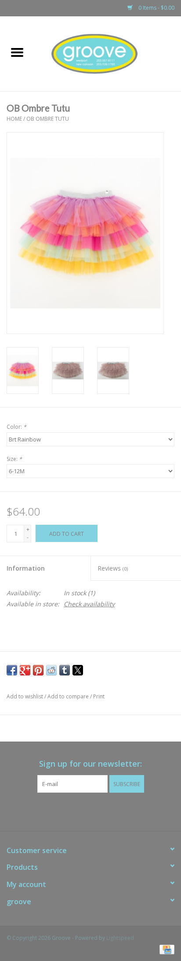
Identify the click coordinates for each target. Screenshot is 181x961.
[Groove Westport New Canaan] (108, 53)
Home (14, 118)
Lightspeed (120, 938)
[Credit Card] (165, 949)
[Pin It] (38, 670)
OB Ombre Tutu (47, 118)
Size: (14, 459)
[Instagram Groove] (98, 811)
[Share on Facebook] (12, 670)
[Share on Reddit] (51, 670)
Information (26, 568)
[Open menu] (17, 52)
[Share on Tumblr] (64, 670)
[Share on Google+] (25, 670)
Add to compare (68, 696)
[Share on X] (77, 670)
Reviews (113, 568)
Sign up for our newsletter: (90, 763)
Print (99, 696)
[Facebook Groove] (83, 811)
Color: (16, 426)
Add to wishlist (25, 696)
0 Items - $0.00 (155, 7)
